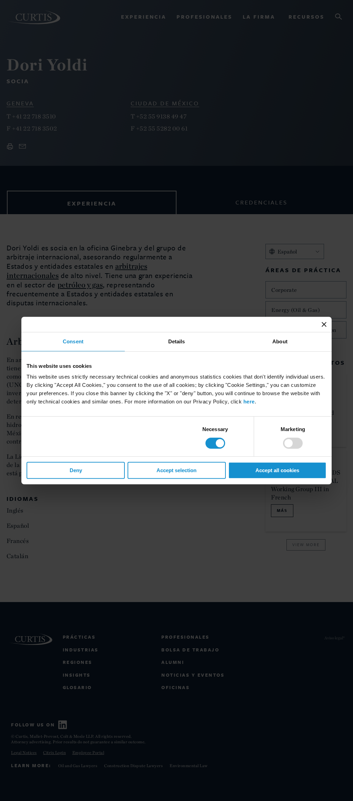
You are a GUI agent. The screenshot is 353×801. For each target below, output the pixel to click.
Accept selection (176, 470)
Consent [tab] (73, 341)
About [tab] (280, 341)
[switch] (293, 443)
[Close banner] (324, 324)
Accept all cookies (277, 470)
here (249, 401)
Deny (76, 470)
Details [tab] (176, 341)
